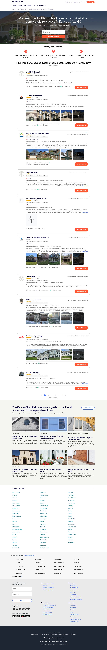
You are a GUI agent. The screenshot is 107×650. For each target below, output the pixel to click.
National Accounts (47, 614)
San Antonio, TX (78, 569)
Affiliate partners (74, 621)
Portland (70, 492)
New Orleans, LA (59, 566)
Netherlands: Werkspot (63, 634)
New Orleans (44, 495)
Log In (83, 2)
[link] (53, 73)
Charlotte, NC (39, 559)
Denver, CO (19, 562)
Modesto (15, 508)
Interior (15, 5)
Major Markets (18, 488)
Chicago (14, 545)
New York (43, 524)
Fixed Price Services (48, 590)
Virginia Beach (72, 534)
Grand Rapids (44, 505)
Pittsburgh (71, 500)
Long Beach (16, 503)
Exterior (20, 5)
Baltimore (43, 498)
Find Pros (45, 585)
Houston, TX (38, 562)
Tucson (14, 498)
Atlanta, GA (19, 559)
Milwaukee (71, 542)
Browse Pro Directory (48, 587)
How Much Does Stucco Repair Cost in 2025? (52, 470)
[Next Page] (66, 395)
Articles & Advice (41, 5)
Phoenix (14, 495)
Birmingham (16, 492)
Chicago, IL (57, 559)
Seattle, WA (57, 573)
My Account (73, 585)
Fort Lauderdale (17, 529)
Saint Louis (43, 516)
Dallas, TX (76, 559)
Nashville (70, 508)
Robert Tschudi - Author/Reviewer (78, 433)
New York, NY (78, 566)
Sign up (22, 600)
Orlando (14, 537)
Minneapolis (43, 508)
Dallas (69, 513)
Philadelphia (71, 498)
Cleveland (43, 542)
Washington (16, 527)
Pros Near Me (73, 594)
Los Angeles (16, 505)
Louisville (43, 492)
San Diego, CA (20, 573)
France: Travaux (34, 634)
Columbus (43, 545)
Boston (42, 500)
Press (71, 612)
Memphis (70, 505)
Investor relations (74, 614)
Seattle (70, 537)
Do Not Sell (54, 638)
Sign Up (91, 2)
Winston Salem (44, 537)
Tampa (14, 540)
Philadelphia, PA (20, 569)
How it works (73, 605)
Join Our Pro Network (48, 607)
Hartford (14, 524)
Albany (42, 521)
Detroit (42, 503)
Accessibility (61, 638)
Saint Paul (43, 511)
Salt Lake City (72, 527)
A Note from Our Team (75, 597)
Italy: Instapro (54, 634)
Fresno (14, 500)
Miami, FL (76, 562)
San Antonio (71, 524)
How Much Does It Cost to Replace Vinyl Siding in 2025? (80, 438)
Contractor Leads (47, 612)
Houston (70, 521)
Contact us (72, 616)
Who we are (73, 607)
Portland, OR (39, 569)
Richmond (71, 532)
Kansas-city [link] (24, 9)
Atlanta (14, 542)
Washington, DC (78, 573)
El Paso (70, 516)
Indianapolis (16, 548)
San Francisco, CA (40, 573)
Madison (70, 540)
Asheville (42, 527)
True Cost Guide (74, 587)
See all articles (88, 408)
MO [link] (18, 9)
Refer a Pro (72, 592)
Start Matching (53, 37)
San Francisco (16, 516)
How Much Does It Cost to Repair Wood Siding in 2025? (51, 437)
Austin (70, 511)
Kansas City (43, 513)
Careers (72, 609)
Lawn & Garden (27, 5)
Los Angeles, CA (59, 562)
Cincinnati (43, 540)
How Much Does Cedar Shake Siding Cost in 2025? (24, 437)
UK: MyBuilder (73, 634)
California (49, 638)
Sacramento (16, 511)
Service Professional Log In (49, 605)
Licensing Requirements (76, 599)
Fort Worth (71, 519)
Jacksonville (16, 532)
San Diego (15, 513)
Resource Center (74, 590)
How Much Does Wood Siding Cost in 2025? (81, 470)
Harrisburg (71, 495)
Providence (71, 503)
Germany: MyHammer (44, 634)
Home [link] (14, 9)
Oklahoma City (44, 548)
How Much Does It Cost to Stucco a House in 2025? (24, 470)
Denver (14, 521)
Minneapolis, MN (40, 566)
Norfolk (70, 529)
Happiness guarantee (75, 619)
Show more (85, 186)
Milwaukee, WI (20, 566)
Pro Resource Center (48, 609)
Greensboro (43, 532)
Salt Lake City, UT (59, 569)
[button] (31, 115)
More (34, 5)
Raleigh (42, 534)
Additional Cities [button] (16, 576)
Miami (14, 534)
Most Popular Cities (17, 555)
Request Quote (81, 87)
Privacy (45, 638)
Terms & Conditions (62, 641)
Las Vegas (43, 519)
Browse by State (29, 555)
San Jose (15, 519)
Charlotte (43, 529)
